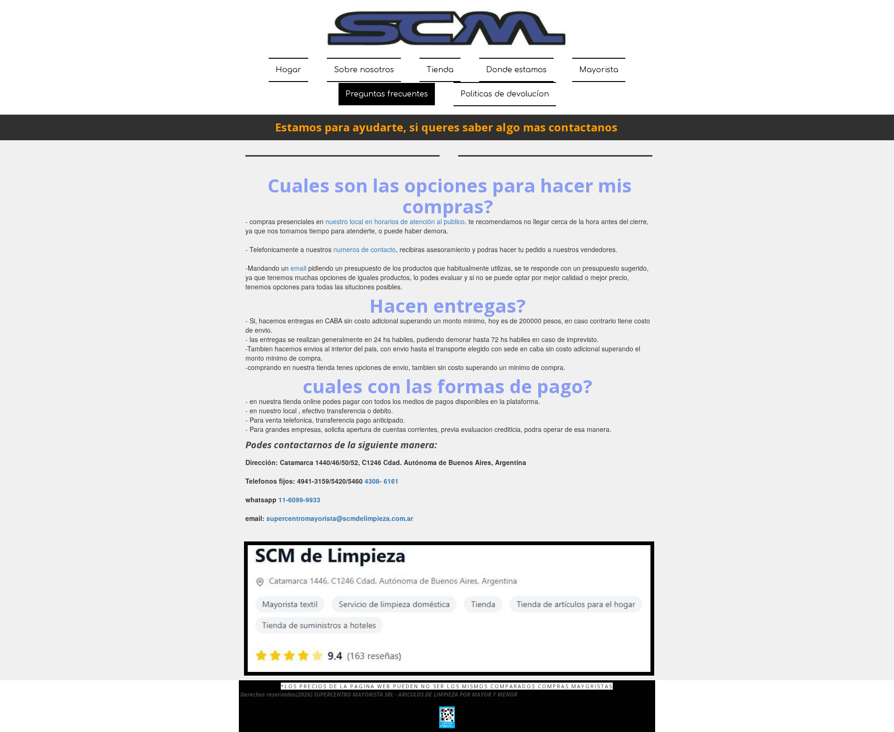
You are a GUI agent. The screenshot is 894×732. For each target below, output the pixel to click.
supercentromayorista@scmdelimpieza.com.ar (339, 518)
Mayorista (598, 70)
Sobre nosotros (364, 70)
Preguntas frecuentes (386, 94)
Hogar (288, 70)
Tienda (440, 70)
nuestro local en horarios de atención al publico (395, 221)
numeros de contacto (364, 249)
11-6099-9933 (299, 499)
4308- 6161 (382, 481)
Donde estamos (516, 70)
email (298, 268)
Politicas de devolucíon (505, 94)
